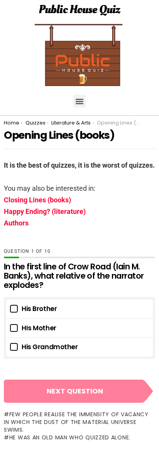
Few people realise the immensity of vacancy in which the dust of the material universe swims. (76, 422)
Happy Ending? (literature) (45, 211)
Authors (16, 223)
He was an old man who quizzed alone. (69, 437)
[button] (79, 101)
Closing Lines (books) (37, 200)
